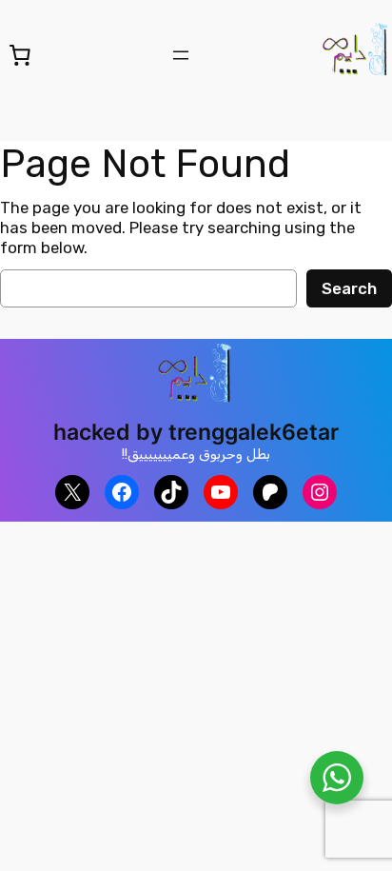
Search (349, 288)
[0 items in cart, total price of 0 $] (20, 54)
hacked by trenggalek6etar (196, 432)
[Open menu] (180, 55)
